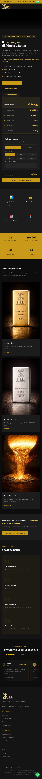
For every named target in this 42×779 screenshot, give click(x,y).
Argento (29, 147)
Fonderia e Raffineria (8, 737)
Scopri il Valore (12, 83)
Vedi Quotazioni (12, 89)
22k (21, 154)
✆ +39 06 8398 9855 (29, 1)
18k (32, 154)
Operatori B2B (11, 95)
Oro (13, 147)
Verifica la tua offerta (15, 533)
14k (10, 158)
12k (21, 158)
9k (32, 158)
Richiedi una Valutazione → (21, 180)
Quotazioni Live (6, 722)
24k (10, 154)
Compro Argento (7, 718)
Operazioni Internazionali (9, 741)
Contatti (4, 753)
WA (39, 1)
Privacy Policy (6, 757)
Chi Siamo (5, 750)
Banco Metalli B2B (7, 734)
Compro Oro (5, 715)
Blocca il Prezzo (6, 725)
